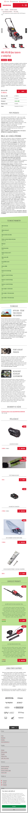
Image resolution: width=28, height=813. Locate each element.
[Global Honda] (21, 718)
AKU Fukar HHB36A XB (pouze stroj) (14, 644)
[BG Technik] (20, 698)
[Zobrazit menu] (26, 5)
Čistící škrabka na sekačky (14, 475)
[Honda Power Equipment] (9, 698)
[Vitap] (21, 713)
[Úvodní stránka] (7, 5)
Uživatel (7, 1)
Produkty (6, 9)
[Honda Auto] (5, 718)
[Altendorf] (19, 707)
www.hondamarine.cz (5, 741)
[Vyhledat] (22, 5)
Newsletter (3, 737)
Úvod (2, 9)
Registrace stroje (15, 1)
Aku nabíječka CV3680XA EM (14, 506)
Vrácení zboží (4, 772)
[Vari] (9, 702)
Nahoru (13, 727)
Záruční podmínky (4, 768)
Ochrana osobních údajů (6, 770)
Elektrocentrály (4, 752)
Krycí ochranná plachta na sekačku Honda (14, 538)
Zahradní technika (13, 9)
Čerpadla (3, 754)
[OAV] (9, 712)
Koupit (23, 91)
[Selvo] (7, 707)
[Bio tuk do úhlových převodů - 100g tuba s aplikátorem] (14, 558)
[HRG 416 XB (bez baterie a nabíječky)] (14, 29)
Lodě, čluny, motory (5, 758)
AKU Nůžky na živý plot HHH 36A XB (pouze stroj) (14, 604)
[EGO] (20, 702)
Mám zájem (23, 448)
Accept (14, 806)
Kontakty (3, 739)
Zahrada (2, 750)
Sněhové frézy (4, 756)
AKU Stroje (16, 11)
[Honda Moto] (12, 718)
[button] (2, 30)
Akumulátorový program (7, 11)
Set (14, 809)
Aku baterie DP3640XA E (14, 444)
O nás (2, 735)
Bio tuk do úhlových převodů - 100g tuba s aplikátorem (14, 569)
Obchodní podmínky (5, 766)
